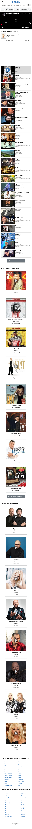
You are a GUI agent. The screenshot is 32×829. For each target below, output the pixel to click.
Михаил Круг (16, 34)
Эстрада (16, 9)
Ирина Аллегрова (16, 745)
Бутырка (16, 528)
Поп (2, 9)
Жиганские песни (16, 433)
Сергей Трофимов (16, 683)
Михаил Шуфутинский (16, 621)
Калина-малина (16, 488)
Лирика (16, 292)
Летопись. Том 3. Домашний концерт (16, 349)
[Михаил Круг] (3, 36)
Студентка (16, 378)
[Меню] (2, 2)
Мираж (16, 714)
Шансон (11, 9)
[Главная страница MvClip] (16, 2)
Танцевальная (23, 9)
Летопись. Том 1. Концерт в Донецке (16, 320)
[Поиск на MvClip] (29, 5)
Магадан (13, 35)
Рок (6, 9)
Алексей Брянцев (16, 652)
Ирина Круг (16, 590)
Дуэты (16, 461)
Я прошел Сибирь (16, 405)
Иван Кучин (16, 559)
